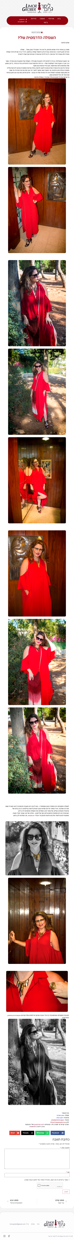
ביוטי (46, 22)
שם (68, 1172)
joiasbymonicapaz (14, 1015)
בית (59, 19)
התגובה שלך (65, 1147)
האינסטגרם (32, 1126)
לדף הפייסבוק (39, 1124)
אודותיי (51, 19)
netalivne (31, 816)
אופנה (42, 19)
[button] (58, 1133)
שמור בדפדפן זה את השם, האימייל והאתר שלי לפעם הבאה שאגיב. (46, 1180)
